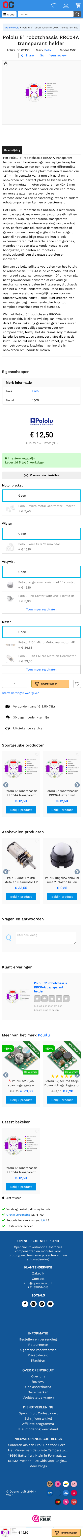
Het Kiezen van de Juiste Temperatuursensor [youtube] (38, 1450)
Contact (38, 1279)
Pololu (37, 391)
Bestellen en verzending (38, 1339)
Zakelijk (38, 1273)
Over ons (38, 1376)
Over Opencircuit (38, 1370)
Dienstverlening (38, 1407)
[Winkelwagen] (74, 6)
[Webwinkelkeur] (41, 1519)
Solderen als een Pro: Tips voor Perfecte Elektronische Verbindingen (38, 1445)
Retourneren (38, 1345)
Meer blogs (38, 1466)
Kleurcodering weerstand (38, 1429)
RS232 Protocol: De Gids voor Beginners (38, 1461)
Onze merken (38, 1392)
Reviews (38, 1382)
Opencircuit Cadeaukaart (38, 1413)
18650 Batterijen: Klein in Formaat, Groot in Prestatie (38, 1455)
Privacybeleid (38, 1355)
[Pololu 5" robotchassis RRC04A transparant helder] (18, 996)
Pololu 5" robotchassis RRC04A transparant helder (50, 987)
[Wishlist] (50, 6)
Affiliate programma (38, 1424)
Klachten (38, 1360)
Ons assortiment (38, 1387)
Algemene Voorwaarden (38, 1350)
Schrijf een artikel (38, 1418)
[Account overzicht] (62, 6)
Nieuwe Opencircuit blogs (38, 1439)
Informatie (38, 1333)
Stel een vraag (27, 934)
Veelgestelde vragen (38, 1397)
